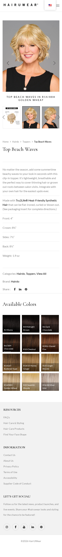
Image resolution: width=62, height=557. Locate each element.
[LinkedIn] (20, 289)
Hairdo (15, 141)
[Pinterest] (26, 289)
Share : (7, 289)
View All (41, 273)
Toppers (26, 141)
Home (6, 141)
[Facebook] (15, 289)
